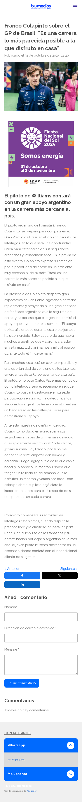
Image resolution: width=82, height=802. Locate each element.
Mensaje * (11, 649)
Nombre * (11, 607)
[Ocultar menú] (75, 6)
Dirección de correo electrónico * (30, 628)
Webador (32, 791)
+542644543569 (16, 759)
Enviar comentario (22, 683)
